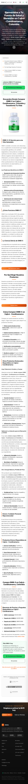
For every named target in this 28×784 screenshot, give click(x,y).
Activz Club (5, 327)
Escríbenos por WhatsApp (15, 87)
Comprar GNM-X (7, 714)
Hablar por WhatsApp (20, 714)
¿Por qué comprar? (19, 752)
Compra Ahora (14, 305)
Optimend (4, 749)
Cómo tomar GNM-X (19, 749)
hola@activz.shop (6, 762)
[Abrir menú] (26, 2)
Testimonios (18, 755)
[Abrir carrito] (20, 2)
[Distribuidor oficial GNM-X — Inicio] (6, 2)
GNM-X (3, 743)
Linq (3, 746)
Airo (3, 752)
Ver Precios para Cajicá (14, 268)
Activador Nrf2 (18, 746)
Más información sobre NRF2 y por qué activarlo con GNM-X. (14, 668)
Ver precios (14, 92)
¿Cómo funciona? (19, 743)
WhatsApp (4, 765)
